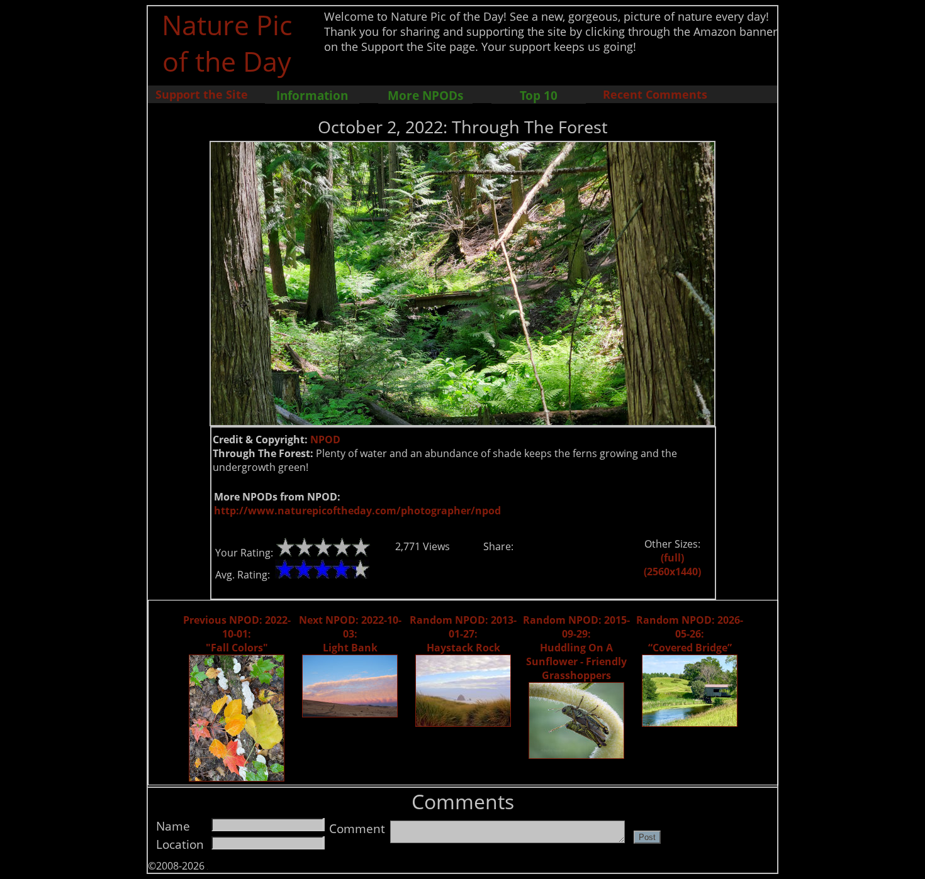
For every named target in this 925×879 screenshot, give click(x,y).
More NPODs (425, 95)
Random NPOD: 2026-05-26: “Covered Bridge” (689, 634)
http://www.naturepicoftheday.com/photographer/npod (357, 510)
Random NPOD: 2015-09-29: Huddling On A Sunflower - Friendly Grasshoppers (576, 647)
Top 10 (539, 95)
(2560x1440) (672, 571)
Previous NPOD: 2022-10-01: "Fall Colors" (237, 634)
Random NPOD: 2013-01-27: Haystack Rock (463, 634)
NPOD (325, 439)
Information (312, 95)
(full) (672, 558)
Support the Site (201, 94)
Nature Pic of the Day (227, 42)
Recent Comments (655, 94)
